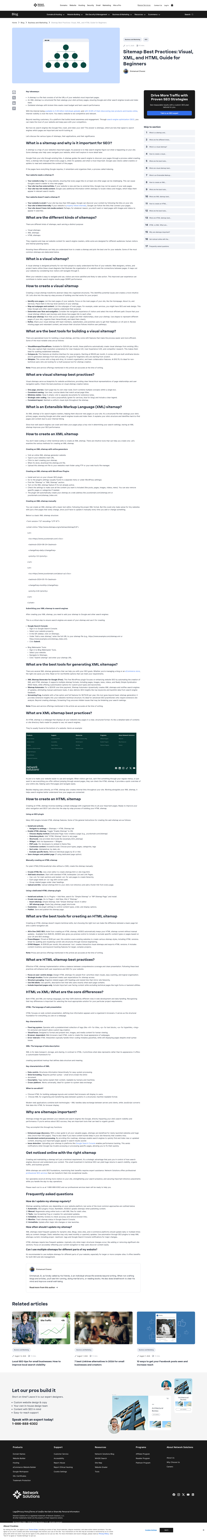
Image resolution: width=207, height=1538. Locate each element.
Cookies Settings (151, 1530)
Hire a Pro (117, 5)
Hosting (81, 5)
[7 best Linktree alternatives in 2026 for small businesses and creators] (103, 1328)
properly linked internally (76, 205)
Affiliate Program (143, 1454)
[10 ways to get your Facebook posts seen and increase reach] (166, 1328)
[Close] (203, 1530)
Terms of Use (35, 1512)
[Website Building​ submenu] (82, 14)
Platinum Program (143, 1463)
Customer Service (61, 1454)
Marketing (107, 5)
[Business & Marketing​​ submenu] (131, 14)
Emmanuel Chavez (137, 71)
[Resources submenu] (145, 14)
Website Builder (19, 1458)
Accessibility (59, 1458)
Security (90, 5)
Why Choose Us (173, 1462)
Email (98, 5)
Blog (22, 23)
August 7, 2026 (82, 1356)
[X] (14, 97)
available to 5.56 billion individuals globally (62, 111)
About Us (170, 1458)
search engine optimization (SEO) (120, 119)
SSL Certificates (19, 1476)
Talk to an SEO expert (169, 113)
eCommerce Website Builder (24, 1467)
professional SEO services (36, 1173)
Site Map (98, 1463)
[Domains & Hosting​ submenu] (64, 14)
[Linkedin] (14, 103)
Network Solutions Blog (104, 1454)
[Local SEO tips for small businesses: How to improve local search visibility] (41, 1328)
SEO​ (146, 39)
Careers (170, 1467)
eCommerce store (132, 671)
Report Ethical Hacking (63, 1467)
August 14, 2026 (20, 1356)
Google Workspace (20, 1471)
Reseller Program (143, 1458)
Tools (97, 1471)
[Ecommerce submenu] (159, 14)
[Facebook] (14, 92)
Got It (166, 1530)
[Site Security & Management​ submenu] (109, 14)
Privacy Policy (24, 1512)
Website (73, 5)
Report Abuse (59, 1463)
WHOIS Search (101, 1458)
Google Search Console (85, 1143)
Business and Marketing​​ (37, 23)
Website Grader (101, 1467)
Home (14, 23)
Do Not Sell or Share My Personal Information (61, 1512)
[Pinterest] (14, 108)
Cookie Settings (60, 1471)
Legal (15, 1512)
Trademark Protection (22, 1480)
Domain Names (19, 1454)
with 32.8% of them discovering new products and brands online (111, 111)
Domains (63, 5)
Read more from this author (42, 1287)
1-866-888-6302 (25, 1423)
